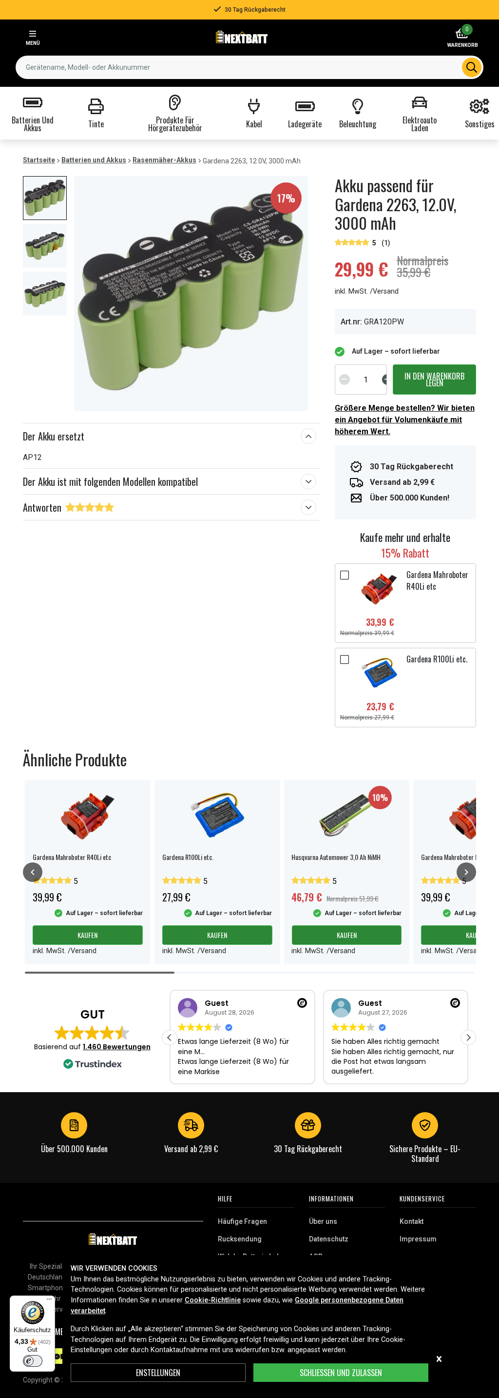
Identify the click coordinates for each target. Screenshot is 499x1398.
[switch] (32, 1361)
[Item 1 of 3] (191, 294)
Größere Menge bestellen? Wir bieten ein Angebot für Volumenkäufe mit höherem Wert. (405, 419)
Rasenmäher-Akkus (164, 160)
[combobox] (249, 67)
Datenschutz (328, 1239)
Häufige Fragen (242, 1221)
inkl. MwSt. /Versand (367, 291)
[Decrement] (344, 379)
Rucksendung (240, 1239)
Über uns (323, 1221)
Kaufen (87, 935)
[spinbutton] (366, 379)
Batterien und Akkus (93, 160)
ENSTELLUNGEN (158, 1372)
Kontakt (411, 1221)
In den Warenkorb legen (434, 379)
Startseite (39, 160)
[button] (468, 1037)
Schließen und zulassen (341, 1372)
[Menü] (49, 1301)
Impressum (418, 1239)
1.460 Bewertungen (117, 1047)
